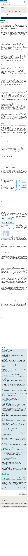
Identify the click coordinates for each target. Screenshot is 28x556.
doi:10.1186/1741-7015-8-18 (5, 464)
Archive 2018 (6, 4)
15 (15, 156)
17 (2, 98)
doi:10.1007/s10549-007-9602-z (6, 435)
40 (18, 85)
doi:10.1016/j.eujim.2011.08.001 (6, 375)
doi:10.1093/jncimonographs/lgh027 (7, 419)
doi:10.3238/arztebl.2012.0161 (6, 400)
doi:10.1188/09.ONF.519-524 (5, 489)
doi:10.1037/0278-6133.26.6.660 (6, 403)
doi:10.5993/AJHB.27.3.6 (5, 359)
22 (4, 110)
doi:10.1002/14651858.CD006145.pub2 (7, 371)
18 (6, 257)
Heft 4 (10, 4)
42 (18, 252)
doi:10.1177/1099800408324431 (6, 351)
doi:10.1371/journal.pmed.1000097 (6, 437)
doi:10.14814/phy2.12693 (5, 459)
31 (17, 252)
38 (21, 113)
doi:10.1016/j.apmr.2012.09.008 (6, 379)
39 (20, 273)
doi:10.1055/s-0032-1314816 (5, 443)
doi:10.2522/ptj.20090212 (5, 478)
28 (16, 252)
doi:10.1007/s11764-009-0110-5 (6, 474)
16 (16, 166)
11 (5, 257)
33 (8, 91)
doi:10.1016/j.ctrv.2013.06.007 (6, 366)
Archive (4, 4)
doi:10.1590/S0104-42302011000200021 (7, 368)
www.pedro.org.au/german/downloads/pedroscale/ (8, 395)
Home (1, 4)
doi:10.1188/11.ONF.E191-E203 (6, 467)
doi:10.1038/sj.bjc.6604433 (5, 354)
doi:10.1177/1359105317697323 (6, 414)
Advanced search (5, 2)
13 (23, 104)
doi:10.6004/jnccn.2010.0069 (5, 429)
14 (3, 286)
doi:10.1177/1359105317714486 (6, 389)
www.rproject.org (4, 448)
